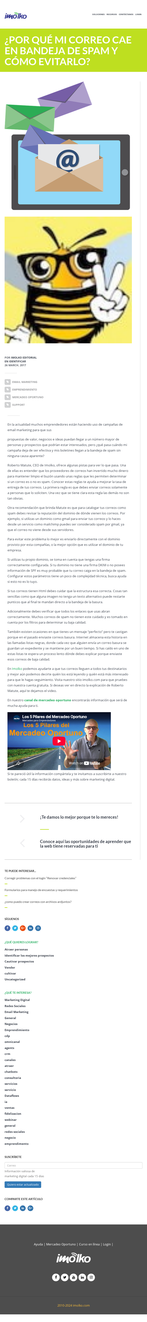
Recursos (112, 14)
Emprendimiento (17, 1030)
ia (6, 1102)
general (10, 1125)
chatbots (11, 1072)
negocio (10, 1137)
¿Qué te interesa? (18, 992)
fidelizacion (13, 1113)
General (10, 1018)
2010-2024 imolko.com (73, 1305)
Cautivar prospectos (19, 961)
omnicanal (12, 1042)
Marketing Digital (17, 1000)
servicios (11, 1084)
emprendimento (17, 1144)
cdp (7, 1036)
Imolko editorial (24, 357)
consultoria (13, 1078)
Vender (10, 967)
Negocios (11, 1024)
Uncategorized (15, 979)
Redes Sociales (15, 1006)
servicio (10, 1090)
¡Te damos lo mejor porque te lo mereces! (79, 817)
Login (138, 14)
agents (9, 1048)
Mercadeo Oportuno (61, 1244)
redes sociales (15, 1132)
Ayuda (38, 1244)
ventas (9, 1108)
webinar (11, 1120)
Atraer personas (16, 949)
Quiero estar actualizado (23, 1184)
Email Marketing (16, 1012)
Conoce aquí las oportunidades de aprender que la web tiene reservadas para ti (85, 843)
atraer (9, 1066)
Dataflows (12, 1096)
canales (10, 1060)
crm (7, 1054)
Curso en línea (89, 1244)
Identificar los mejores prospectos (29, 955)
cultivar (10, 973)
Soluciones (98, 14)
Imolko (17, 668)
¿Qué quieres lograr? (21, 942)
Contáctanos (126, 14)
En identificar (15, 361)
